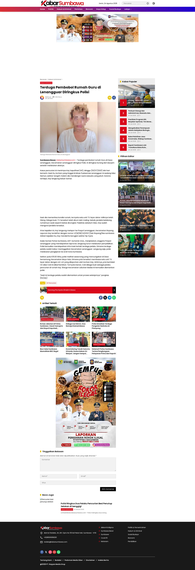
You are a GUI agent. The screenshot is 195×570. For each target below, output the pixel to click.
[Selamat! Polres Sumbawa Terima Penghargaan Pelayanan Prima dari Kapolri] (104, 339)
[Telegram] (109, 298)
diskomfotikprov (107, 527)
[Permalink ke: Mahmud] (42, 98)
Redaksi (58, 560)
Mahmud (48, 97)
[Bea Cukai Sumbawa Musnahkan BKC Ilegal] (52, 339)
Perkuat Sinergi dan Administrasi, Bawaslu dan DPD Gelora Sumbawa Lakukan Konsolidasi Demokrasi (139, 112)
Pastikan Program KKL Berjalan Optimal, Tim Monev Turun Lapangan (140, 120)
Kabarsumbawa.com (66, 160)
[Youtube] (54, 552)
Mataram (104, 541)
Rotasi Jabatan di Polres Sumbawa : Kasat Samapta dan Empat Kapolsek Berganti (51, 326)
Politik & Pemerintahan (137, 527)
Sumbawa (105, 534)
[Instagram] (50, 552)
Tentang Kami (46, 560)
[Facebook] (101, 298)
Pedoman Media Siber (74, 560)
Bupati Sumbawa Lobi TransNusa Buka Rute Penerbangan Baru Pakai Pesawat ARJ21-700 (138, 146)
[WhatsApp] (114, 298)
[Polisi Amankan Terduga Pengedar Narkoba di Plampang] (104, 314)
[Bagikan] (114, 98)
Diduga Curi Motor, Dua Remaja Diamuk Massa (75, 325)
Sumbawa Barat (107, 531)
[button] (147, 3)
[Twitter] (105, 298)
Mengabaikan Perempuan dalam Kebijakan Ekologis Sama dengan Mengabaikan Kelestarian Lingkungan (140, 129)
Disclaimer (90, 560)
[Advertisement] (97, 59)
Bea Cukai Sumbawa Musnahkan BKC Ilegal (49, 350)
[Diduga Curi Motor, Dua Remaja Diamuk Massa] (78, 314)
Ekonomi (131, 538)
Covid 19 (104, 538)
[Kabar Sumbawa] (62, 3)
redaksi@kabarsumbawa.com (55, 542)
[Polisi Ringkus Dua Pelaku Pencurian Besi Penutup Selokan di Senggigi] (49, 507)
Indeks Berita (103, 560)
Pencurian (52, 283)
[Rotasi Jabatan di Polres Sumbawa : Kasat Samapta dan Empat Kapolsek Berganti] (52, 314)
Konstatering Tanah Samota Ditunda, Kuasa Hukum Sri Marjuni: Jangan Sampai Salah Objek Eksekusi (78, 351)
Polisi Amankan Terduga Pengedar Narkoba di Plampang (102, 326)
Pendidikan (132, 541)
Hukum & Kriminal (46, 83)
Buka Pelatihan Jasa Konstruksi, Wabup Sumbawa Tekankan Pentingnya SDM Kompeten (140, 138)
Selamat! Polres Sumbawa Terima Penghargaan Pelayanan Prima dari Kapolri (104, 351)
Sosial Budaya (133, 534)
